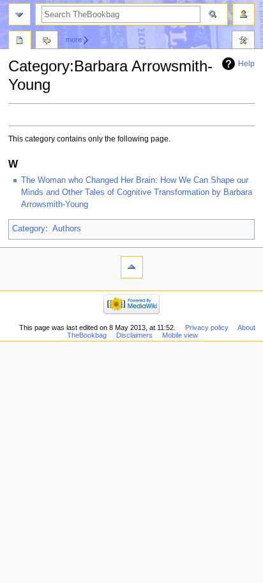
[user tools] (243, 14)
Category (28, 228)
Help (246, 63)
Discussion (46, 41)
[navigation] (19, 14)
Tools (243, 41)
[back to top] (132, 267)
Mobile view (180, 335)
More (74, 39)
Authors (66, 228)
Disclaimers (134, 335)
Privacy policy (207, 327)
